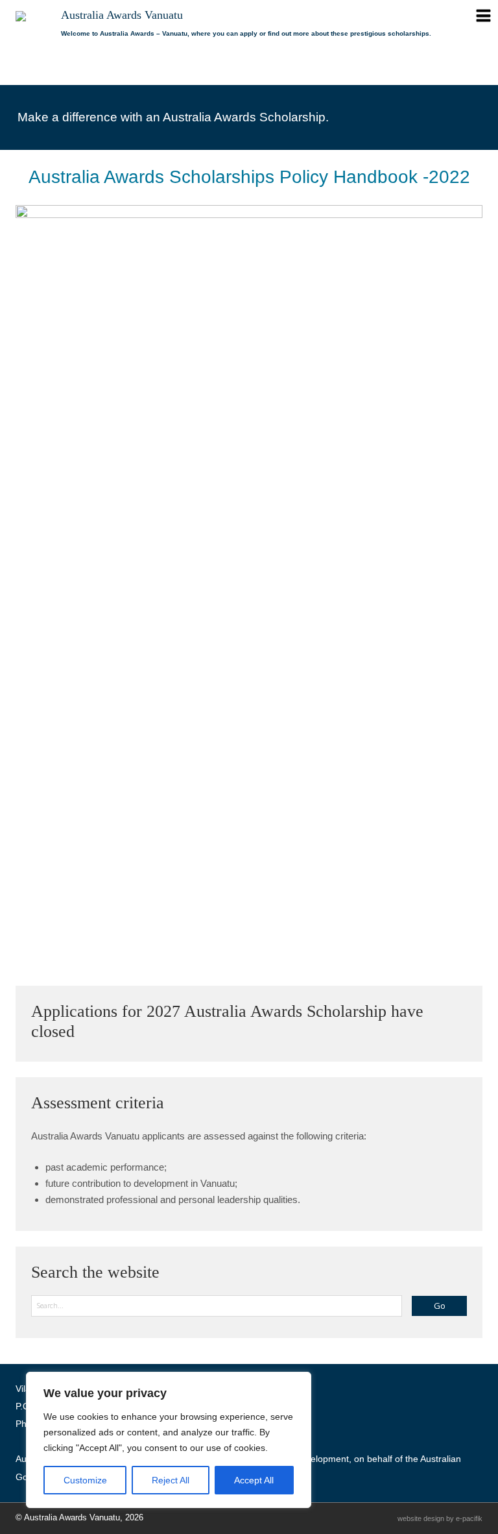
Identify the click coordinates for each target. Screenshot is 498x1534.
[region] (168, 1440)
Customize (85, 1480)
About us (86, 70)
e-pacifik (469, 1518)
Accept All (254, 1480)
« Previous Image (56, 904)
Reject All (170, 1480)
